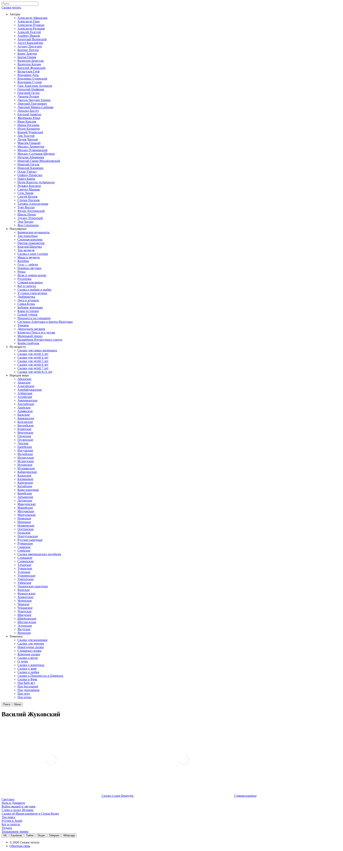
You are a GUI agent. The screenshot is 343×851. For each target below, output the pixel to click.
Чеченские (24, 600)
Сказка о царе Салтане (32, 253)
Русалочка (24, 278)
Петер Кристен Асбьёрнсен (36, 182)
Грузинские (25, 439)
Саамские (24, 547)
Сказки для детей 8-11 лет (34, 371)
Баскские (23, 414)
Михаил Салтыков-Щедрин (36, 153)
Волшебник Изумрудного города (39, 339)
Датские (23, 443)
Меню (17, 704)
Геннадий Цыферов (30, 89)
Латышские (25, 497)
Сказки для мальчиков (32, 640)
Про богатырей (27, 686)
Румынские (25, 543)
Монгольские (26, 514)
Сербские (23, 550)
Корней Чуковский (30, 132)
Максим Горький (28, 143)
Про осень (24, 697)
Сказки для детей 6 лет (32, 364)
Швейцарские (26, 618)
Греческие (24, 436)
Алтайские (24, 396)
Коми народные (28, 489)
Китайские (24, 486)
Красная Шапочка (29, 246)
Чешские (23, 604)
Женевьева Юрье (28, 118)
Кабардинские (27, 472)
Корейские (24, 493)
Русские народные (29, 540)
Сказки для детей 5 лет (32, 361)
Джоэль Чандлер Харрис (34, 100)
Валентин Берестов (30, 60)
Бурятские (24, 429)
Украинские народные (32, 586)
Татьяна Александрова (32, 203)
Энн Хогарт (25, 221)
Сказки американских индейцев (39, 554)
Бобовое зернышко (30, 307)
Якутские (23, 629)
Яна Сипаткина (28, 225)
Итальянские (26, 468)
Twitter (30, 835)
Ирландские (25, 457)
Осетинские (25, 529)
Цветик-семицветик (31, 243)
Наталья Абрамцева (30, 157)
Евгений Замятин (29, 114)
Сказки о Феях (27, 679)
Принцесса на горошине (34, 318)
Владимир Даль (28, 75)
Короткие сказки (28, 654)
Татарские (24, 565)
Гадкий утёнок (27, 314)
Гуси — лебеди (27, 264)
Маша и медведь (28, 257)
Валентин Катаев (29, 64)
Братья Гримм (26, 57)
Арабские (24, 407)
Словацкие (24, 557)
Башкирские (25, 418)
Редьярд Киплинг (29, 186)
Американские (27, 400)
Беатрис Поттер (28, 50)
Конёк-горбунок (28, 343)
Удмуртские (25, 579)
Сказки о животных (30, 665)
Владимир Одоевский (32, 78)
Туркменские (26, 575)
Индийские (25, 454)
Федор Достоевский (31, 211)
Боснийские (25, 425)
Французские (26, 593)
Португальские (27, 536)
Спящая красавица (30, 282)
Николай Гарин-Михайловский (38, 160)
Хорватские (25, 597)
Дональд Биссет (28, 110)
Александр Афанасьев (32, 17)
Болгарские (25, 422)
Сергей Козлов (27, 196)
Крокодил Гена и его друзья (36, 332)
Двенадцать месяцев (31, 329)
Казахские (24, 475)
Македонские (26, 504)
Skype (41, 835)
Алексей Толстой (29, 32)
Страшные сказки (29, 650)
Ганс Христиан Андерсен (34, 85)
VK (5, 835)
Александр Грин (28, 21)
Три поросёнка (27, 236)
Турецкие (23, 572)
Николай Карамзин (30, 168)
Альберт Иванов (28, 35)
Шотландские (26, 622)
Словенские (25, 561)
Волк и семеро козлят (31, 275)
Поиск (6, 704)
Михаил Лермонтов (30, 146)
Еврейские (24, 447)
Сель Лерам (25, 193)
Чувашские (25, 607)
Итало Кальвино (28, 128)
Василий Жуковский (31, 68)
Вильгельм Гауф (28, 71)
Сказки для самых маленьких (37, 350)
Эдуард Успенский (30, 218)
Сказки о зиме (27, 668)
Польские (24, 532)
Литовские (24, 500)
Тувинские (24, 568)
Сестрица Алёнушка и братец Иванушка (45, 321)
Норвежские (25, 525)
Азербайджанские (29, 389)
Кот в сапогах (26, 286)
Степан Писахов (28, 200)
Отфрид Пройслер (29, 175)
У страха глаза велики (32, 293)
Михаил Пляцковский (32, 150)
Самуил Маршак (28, 189)
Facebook (16, 835)
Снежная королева (29, 239)
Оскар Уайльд (27, 171)
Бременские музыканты (33, 232)
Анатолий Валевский (32, 39)
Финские (23, 590)
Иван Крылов (26, 121)
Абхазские (24, 379)
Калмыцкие (25, 479)
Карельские (25, 482)
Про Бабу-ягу (26, 683)
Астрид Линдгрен (29, 46)
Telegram (54, 835)
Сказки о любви (28, 672)
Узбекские (24, 582)
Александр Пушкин (30, 25)
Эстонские (24, 625)
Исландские (25, 461)
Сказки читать (11, 7)
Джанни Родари (28, 96)
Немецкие (24, 518)
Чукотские (24, 611)
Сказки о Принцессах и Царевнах (40, 675)
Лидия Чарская (27, 139)
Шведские (24, 615)
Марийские (25, 507)
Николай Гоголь (28, 164)
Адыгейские (25, 386)
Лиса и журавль (28, 300)
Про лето (23, 693)
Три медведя (25, 250)
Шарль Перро (26, 214)
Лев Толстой (26, 135)
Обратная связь (20, 846)
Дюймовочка (26, 296)
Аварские (24, 382)
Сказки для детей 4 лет (32, 357)
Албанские (24, 393)
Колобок (23, 261)
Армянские (25, 411)
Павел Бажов (26, 178)
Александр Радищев (31, 28)
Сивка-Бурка (26, 304)
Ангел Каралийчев (30, 42)
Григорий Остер (28, 93)
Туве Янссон (26, 207)
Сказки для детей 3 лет (32, 354)
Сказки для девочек (30, 643)
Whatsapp (69, 835)
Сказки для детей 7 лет (32, 368)
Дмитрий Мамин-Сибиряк (35, 107)
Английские (25, 404)
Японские (24, 632)
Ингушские (25, 450)
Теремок (23, 325)
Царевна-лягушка (29, 268)
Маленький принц (29, 336)
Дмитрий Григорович (32, 103)
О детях (22, 661)
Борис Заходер (27, 53)
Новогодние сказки (30, 647)
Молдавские (25, 511)
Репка (21, 271)
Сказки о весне (27, 658)
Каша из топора (28, 311)
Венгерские (25, 432)
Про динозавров (28, 690)
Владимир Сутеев (29, 82)
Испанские (24, 464)
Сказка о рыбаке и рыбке (34, 289)
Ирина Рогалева (28, 125)
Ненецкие (24, 522)
